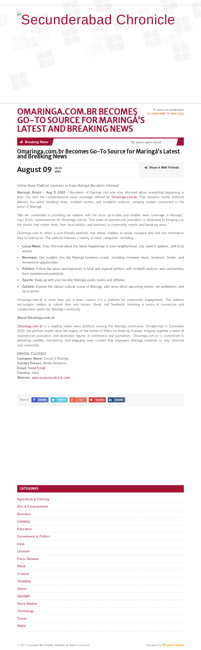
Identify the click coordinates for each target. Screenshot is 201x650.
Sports (22, 589)
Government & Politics (33, 536)
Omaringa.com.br (124, 197)
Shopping (24, 581)
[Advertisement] (152, 64)
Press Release (28, 559)
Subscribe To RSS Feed (167, 113)
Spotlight (23, 596)
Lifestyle (23, 551)
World (21, 626)
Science (23, 574)
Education (24, 529)
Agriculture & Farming (33, 499)
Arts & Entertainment (32, 506)
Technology (25, 611)
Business (24, 514)
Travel (21, 618)
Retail (21, 566)
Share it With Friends (164, 167)
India (20, 544)
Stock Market (27, 603)
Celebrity (23, 521)
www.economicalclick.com (51, 377)
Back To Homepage (170, 110)
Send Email (36, 368)
